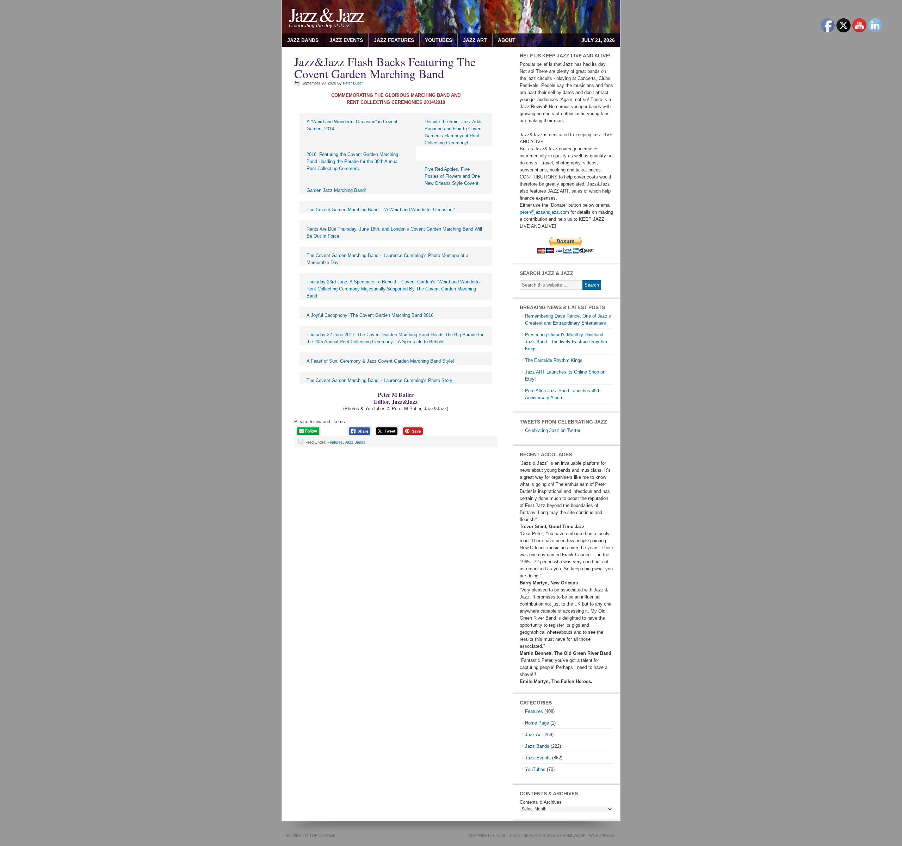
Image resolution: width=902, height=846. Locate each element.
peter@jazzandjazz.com (544, 212)
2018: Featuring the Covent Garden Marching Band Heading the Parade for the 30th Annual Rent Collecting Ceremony (353, 161)
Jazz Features (394, 40)
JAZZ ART (472, 40)
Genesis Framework (564, 835)
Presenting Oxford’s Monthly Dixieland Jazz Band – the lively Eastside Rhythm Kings (566, 341)
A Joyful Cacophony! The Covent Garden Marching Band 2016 (370, 315)
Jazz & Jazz (326, 14)
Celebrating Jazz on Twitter (552, 430)
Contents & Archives (541, 802)
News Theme (521, 835)
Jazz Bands (303, 40)
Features (335, 442)
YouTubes (438, 40)
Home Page (537, 723)
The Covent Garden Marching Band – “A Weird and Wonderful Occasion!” (381, 209)
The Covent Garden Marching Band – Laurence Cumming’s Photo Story (379, 380)
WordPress (601, 835)
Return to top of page (310, 835)
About (504, 40)
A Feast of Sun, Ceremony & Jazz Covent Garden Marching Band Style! (380, 361)
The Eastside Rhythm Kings (553, 360)
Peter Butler (353, 83)
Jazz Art (533, 734)
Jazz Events (346, 40)
